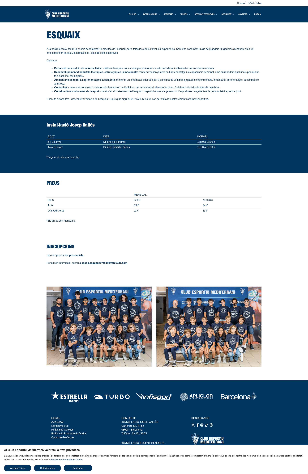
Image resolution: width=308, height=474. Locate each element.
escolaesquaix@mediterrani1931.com (104, 263)
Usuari (242, 3)
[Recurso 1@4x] (239, 396)
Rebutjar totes (47, 468)
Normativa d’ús (59, 425)
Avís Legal (57, 422)
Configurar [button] (78, 468)
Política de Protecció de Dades (66, 459)
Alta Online (256, 3)
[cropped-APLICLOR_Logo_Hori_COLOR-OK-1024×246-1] (196, 396)
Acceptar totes (17, 468)
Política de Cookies (62, 429)
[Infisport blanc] (154, 396)
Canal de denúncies (62, 437)
